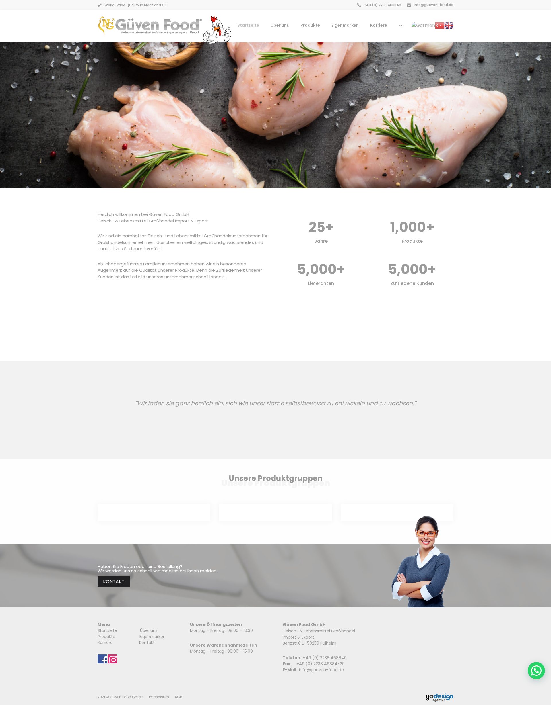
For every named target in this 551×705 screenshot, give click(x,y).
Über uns (149, 630)
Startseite (107, 630)
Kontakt (147, 642)
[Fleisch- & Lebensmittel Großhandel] (150, 26)
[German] (423, 25)
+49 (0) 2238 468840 (325, 658)
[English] (448, 25)
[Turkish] (439, 25)
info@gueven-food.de (321, 670)
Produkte (107, 636)
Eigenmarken (152, 636)
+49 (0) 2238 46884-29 (320, 664)
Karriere (105, 642)
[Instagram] (112, 658)
